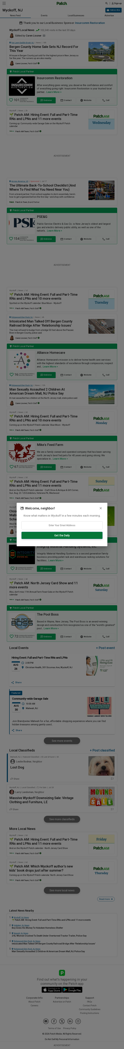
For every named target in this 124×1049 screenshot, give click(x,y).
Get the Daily (62, 535)
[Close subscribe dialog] (101, 508)
